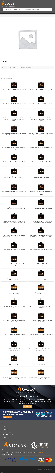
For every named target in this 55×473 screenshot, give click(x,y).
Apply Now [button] (27, 406)
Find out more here (41, 452)
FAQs (4, 440)
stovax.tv (44, 468)
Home (3, 16)
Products (8, 16)
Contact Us (5, 429)
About (4, 437)
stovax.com (38, 468)
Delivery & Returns (7, 426)
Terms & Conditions (7, 432)
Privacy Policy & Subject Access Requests (11, 434)
